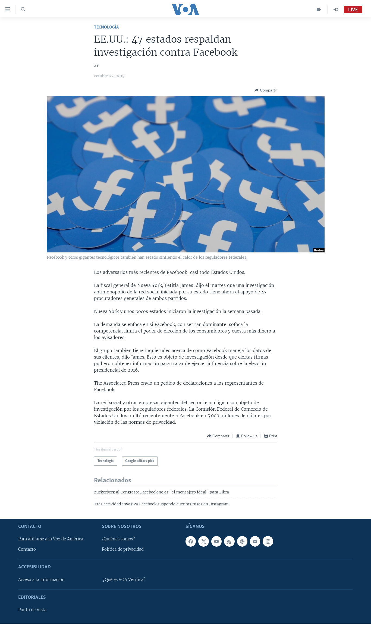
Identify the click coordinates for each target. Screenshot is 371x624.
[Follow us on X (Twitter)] (203, 541)
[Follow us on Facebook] (191, 541)
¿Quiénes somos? (118, 539)
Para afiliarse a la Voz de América (50, 539)
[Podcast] (242, 541)
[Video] (319, 9)
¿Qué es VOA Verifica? (124, 579)
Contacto (27, 549)
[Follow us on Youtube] (216, 541)
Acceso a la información (41, 579)
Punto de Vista (32, 610)
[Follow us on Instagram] (268, 541)
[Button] (265, 90)
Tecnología (106, 27)
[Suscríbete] (255, 541)
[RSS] (229, 541)
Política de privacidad (123, 549)
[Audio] (336, 9)
